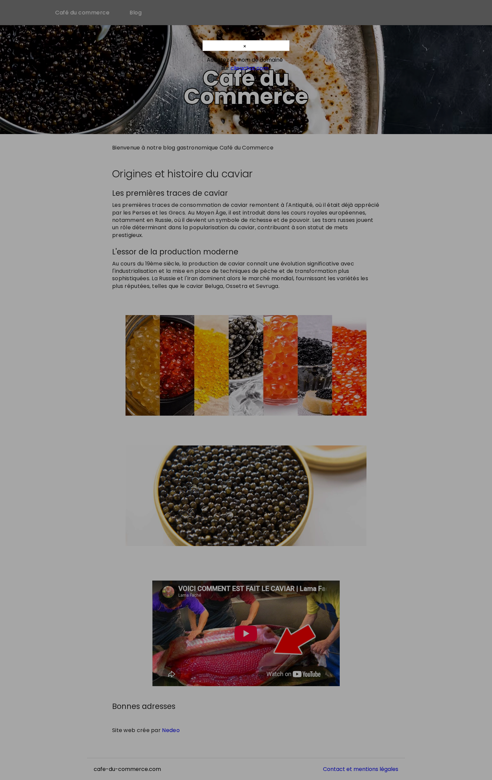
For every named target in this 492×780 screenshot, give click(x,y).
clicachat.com (249, 68)
